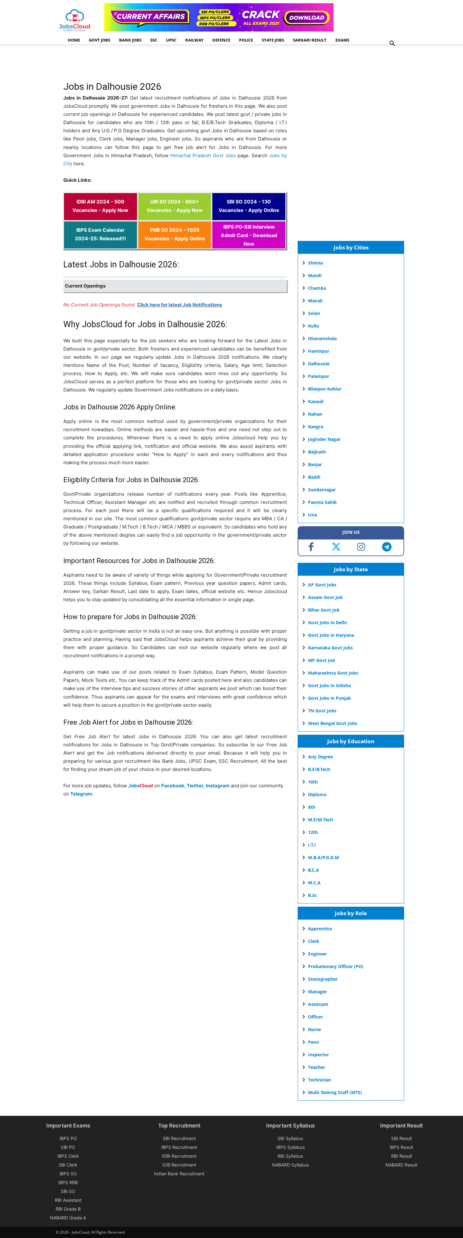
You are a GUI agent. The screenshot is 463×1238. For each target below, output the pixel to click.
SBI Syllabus (290, 1138)
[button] (392, 44)
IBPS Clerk (68, 1156)
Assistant (318, 1004)
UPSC (171, 40)
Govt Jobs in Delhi (327, 622)
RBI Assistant (68, 1200)
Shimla (315, 263)
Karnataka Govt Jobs (330, 648)
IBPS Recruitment (179, 1147)
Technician (319, 1080)
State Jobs (273, 40)
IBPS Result (401, 1147)
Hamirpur (318, 351)
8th (311, 807)
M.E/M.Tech (320, 820)
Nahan (315, 414)
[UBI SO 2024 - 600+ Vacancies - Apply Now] (174, 217)
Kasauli (315, 401)
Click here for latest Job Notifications (179, 305)
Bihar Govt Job (324, 610)
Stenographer (323, 979)
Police (246, 40)
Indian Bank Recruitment (179, 1173)
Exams (342, 40)
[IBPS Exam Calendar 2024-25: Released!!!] (100, 245)
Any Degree (320, 757)
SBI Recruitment (179, 1138)
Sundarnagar (322, 490)
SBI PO (68, 1147)
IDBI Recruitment (179, 1156)
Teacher (316, 1067)
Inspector (318, 1055)
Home (74, 40)
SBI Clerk (68, 1164)
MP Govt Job (321, 660)
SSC (153, 40)
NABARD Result (401, 1164)
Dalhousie (318, 364)
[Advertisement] (178, 64)
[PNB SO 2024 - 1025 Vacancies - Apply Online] (174, 245)
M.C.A (314, 883)
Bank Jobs (130, 40)
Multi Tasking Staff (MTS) (335, 1092)
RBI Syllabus (290, 1156)
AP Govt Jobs (322, 585)
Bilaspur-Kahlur (324, 389)
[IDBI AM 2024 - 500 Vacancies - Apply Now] (100, 217)
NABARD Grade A (68, 1217)
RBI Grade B (68, 1209)
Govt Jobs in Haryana (331, 635)
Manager (317, 992)
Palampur (318, 376)
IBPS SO (68, 1173)
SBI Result (401, 1138)
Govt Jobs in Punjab (329, 698)
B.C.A (313, 870)
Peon (313, 1042)
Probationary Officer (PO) (335, 966)
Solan (314, 313)
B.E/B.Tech (319, 769)
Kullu (313, 326)
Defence (221, 40)
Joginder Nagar (324, 439)
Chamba (317, 288)
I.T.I (312, 845)
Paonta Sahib (322, 502)
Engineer (317, 954)
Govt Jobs (99, 40)
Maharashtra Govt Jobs (333, 673)
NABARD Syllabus (290, 1164)
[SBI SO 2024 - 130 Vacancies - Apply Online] (248, 217)
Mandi (315, 275)
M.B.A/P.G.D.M (323, 857)
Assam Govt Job (325, 597)
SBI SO (68, 1191)
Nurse (314, 1029)
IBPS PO (68, 1138)
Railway (194, 40)
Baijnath (317, 452)
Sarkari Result (310, 40)
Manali (315, 301)
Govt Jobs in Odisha (329, 685)
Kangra (315, 427)
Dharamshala (322, 338)
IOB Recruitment (179, 1164)
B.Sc (312, 895)
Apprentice (320, 929)
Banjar (315, 464)
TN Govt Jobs (322, 711)
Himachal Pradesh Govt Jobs (203, 155)
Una (312, 515)
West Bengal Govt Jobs (332, 723)
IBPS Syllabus (290, 1147)
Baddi (314, 477)
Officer (315, 1017)
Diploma (317, 794)
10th (313, 782)
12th (313, 832)
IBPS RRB (68, 1182)
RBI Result (401, 1156)
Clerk (313, 941)
